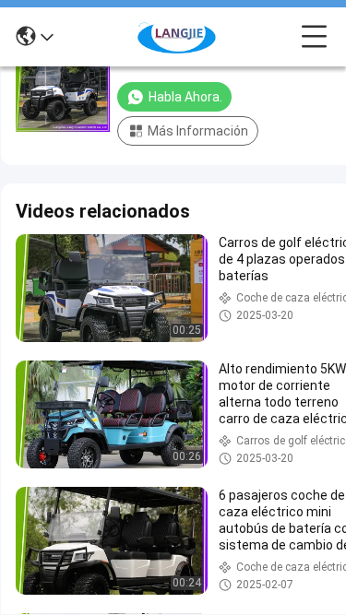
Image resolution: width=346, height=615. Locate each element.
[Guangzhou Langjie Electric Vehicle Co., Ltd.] (177, 36)
